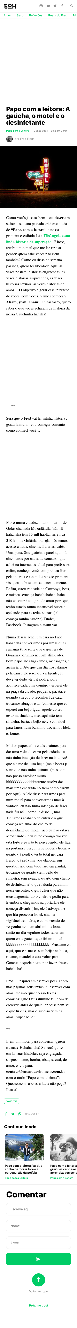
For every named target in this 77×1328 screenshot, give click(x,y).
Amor (7, 15)
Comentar (11, 1101)
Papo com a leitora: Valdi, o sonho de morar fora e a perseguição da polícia (24, 1169)
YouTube (48, 5)
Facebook (62, 5)
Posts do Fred (57, 15)
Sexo (20, 15)
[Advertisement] (38, 61)
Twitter (55, 5)
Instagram (41, 5)
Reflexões (36, 15)
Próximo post (38, 1305)
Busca (69, 5)
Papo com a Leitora (17, 130)
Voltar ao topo (38, 1291)
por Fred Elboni (25, 138)
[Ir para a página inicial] (10, 6)
